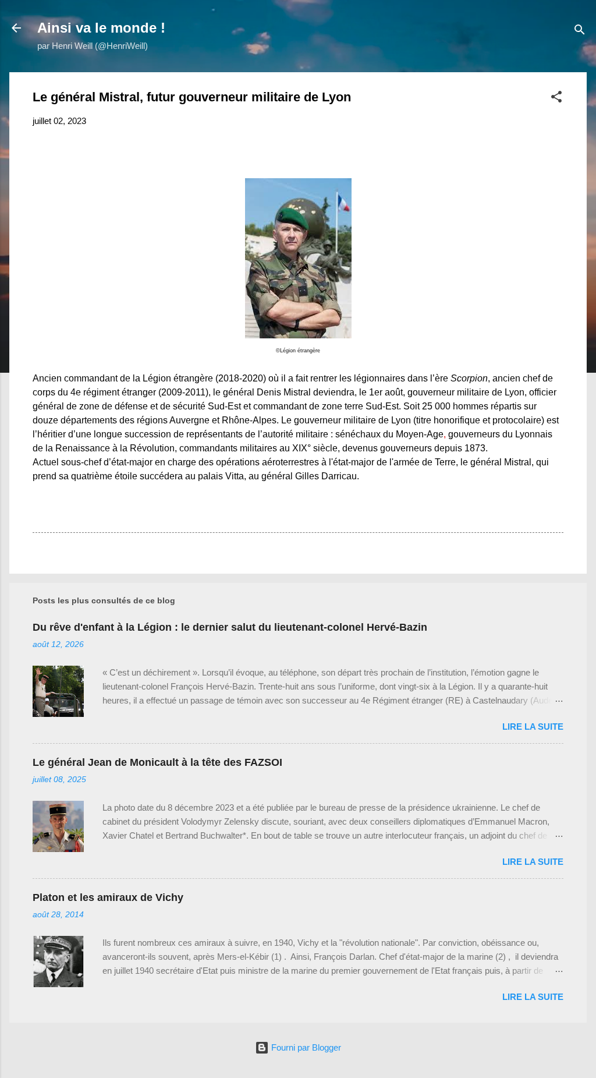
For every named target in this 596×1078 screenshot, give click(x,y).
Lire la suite (532, 726)
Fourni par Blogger (305, 1047)
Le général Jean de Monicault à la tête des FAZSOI (157, 762)
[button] (556, 99)
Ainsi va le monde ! (101, 28)
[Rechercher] (580, 32)
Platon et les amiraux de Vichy (108, 897)
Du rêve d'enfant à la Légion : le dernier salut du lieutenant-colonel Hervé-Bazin (230, 627)
